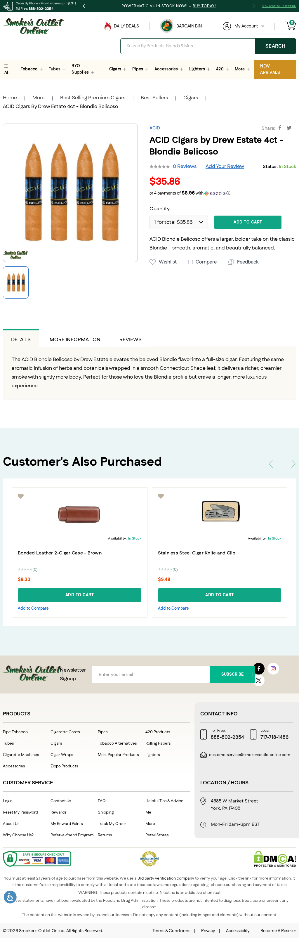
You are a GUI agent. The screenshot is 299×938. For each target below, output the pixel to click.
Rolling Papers (158, 743)
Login (8, 801)
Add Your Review (225, 166)
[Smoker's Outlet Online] (33, 26)
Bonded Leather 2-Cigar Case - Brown (60, 553)
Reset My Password (20, 812)
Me (148, 812)
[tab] (21, 338)
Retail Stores (156, 835)
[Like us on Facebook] (259, 669)
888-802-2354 (41, 8)
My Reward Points (67, 824)
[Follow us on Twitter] (259, 680)
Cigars (190, 98)
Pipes (102, 732)
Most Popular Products (118, 755)
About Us (11, 824)
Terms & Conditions (171, 931)
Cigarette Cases (65, 732)
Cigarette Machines (21, 755)
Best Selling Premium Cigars (92, 98)
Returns (105, 835)
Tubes (8, 743)
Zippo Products (64, 766)
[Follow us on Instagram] (273, 669)
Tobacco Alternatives (117, 743)
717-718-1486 (274, 737)
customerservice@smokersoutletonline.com (249, 755)
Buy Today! (204, 6)
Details (21, 340)
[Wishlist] (21, 496)
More (38, 98)
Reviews (130, 340)
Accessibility (238, 931)
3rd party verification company (166, 878)
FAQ (102, 801)
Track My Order (112, 824)
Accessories (14, 766)
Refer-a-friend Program (72, 835)
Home (10, 98)
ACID (155, 128)
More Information (75, 340)
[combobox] (208, 46)
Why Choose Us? (18, 835)
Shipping (106, 812)
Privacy (208, 931)
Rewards (58, 812)
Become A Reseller (278, 931)
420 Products (157, 732)
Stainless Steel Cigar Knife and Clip (197, 553)
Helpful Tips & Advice (164, 801)
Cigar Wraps (62, 755)
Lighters (152, 755)
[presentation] (270, 464)
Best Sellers (154, 98)
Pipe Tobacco (15, 732)
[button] (223, 193)
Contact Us (61, 801)
